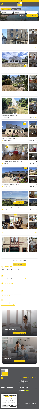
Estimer (18, 9)
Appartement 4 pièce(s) (12, 161)
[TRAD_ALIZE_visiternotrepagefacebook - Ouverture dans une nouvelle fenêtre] (1, 390)
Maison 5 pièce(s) (10, 115)
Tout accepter (13, 405)
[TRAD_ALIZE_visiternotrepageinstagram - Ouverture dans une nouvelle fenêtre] (2, 390)
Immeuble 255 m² (8, 45)
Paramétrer (5, 405)
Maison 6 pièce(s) (10, 69)
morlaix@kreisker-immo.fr (6, 380)
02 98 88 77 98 (22, 380)
